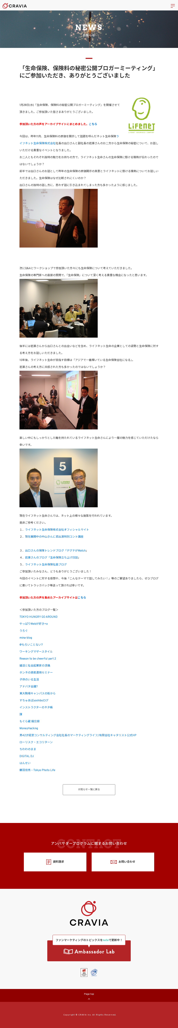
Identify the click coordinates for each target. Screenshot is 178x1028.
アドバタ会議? (28, 686)
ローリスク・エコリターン (36, 742)
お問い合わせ (127, 862)
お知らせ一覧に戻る (89, 789)
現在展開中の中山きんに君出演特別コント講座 (54, 537)
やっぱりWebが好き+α (33, 624)
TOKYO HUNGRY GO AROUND (38, 617)
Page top (89, 994)
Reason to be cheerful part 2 (37, 659)
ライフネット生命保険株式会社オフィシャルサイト (57, 530)
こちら (93, 124)
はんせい (25, 763)
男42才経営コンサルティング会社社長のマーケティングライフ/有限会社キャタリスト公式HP (77, 735)
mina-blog (25, 638)
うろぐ (23, 631)
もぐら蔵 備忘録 (29, 721)
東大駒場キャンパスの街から (37, 693)
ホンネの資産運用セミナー (36, 673)
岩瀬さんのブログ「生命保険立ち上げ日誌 (51, 558)
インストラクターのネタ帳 (36, 707)
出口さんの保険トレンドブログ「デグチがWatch (55, 551)
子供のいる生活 (29, 680)
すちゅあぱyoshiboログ (33, 700)
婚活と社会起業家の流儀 (34, 666)
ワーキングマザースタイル (36, 652)
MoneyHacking (28, 728)
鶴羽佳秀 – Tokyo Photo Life (37, 770)
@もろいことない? (31, 645)
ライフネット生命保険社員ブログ (46, 565)
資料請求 (58, 862)
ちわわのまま (27, 749)
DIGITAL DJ (26, 756)
